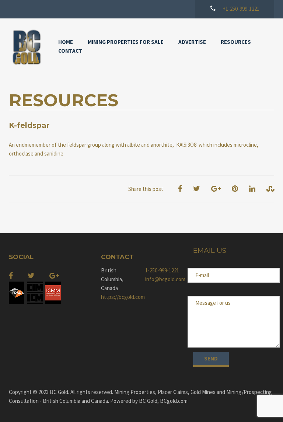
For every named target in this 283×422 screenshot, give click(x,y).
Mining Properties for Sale (126, 41)
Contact (70, 50)
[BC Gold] (26, 47)
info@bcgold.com (163, 279)
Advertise (192, 41)
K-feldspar (29, 125)
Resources (236, 41)
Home (65, 41)
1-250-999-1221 (162, 270)
